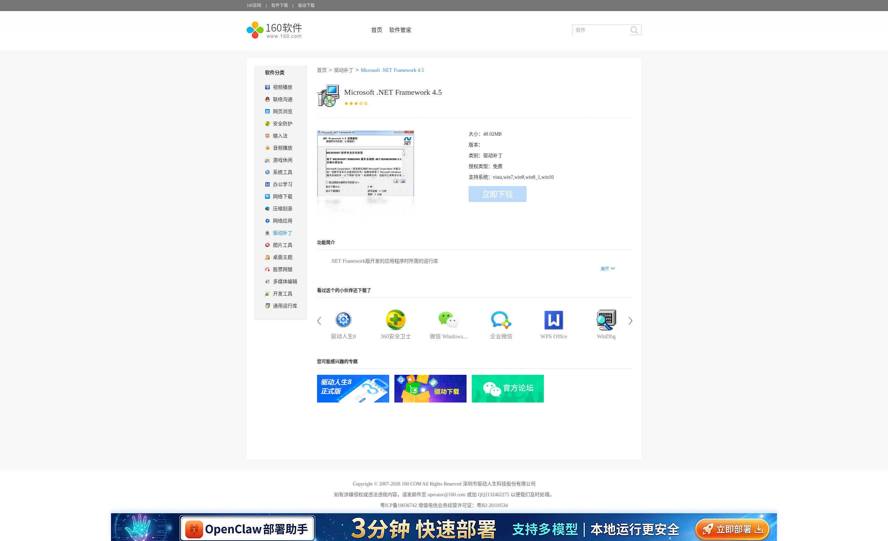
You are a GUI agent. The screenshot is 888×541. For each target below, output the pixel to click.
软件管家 (400, 30)
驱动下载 (306, 5)
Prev (319, 321)
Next (631, 321)
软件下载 (279, 5)
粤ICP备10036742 (398, 505)
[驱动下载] (430, 389)
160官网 (254, 5)
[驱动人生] (353, 389)
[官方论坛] (508, 389)
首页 (376, 30)
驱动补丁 (343, 70)
